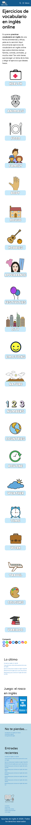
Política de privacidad (10, 810)
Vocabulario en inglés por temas (13, 732)
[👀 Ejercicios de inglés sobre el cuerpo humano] (15, 196)
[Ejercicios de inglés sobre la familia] (15, 169)
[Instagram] (22, 642)
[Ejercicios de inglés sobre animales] (15, 114)
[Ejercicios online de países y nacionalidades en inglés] (15, 442)
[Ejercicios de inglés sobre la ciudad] (15, 333)
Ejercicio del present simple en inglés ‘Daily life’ (15, 668)
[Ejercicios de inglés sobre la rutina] (15, 469)
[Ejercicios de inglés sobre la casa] (15, 224)
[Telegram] (19, 642)
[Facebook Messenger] (13, 642)
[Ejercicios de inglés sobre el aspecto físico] (15, 278)
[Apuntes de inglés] (5, 3)
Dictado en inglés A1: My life (11, 663)
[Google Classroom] (25, 642)
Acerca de (7, 807)
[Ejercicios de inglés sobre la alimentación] (15, 142)
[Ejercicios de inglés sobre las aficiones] (15, 251)
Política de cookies (9, 809)
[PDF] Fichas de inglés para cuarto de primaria (15, 670)
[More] (7, 645)
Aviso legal (7, 812)
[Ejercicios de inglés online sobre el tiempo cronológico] (15, 524)
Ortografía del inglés (10, 735)
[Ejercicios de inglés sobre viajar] (15, 579)
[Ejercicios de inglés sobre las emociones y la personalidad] (15, 360)
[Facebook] (4, 642)
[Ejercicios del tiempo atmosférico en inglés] (15, 497)
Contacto (7, 806)
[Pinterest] (10, 642)
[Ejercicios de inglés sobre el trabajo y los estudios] (15, 551)
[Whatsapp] (7, 642)
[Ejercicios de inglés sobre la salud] (15, 87)
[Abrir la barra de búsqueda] (20, 3)
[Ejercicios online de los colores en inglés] (15, 606)
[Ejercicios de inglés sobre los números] (15, 415)
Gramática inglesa (9, 734)
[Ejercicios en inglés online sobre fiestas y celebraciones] (15, 306)
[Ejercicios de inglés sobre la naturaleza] (15, 387)
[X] (16, 642)
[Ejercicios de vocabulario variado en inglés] (15, 633)
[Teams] (4, 645)
